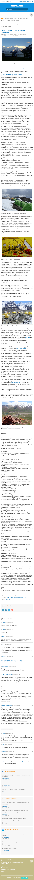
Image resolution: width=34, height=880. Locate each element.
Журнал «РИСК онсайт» (7, 866)
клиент (17, 595)
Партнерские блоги (11, 829)
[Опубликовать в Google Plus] (12, 610)
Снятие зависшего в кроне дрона (10, 842)
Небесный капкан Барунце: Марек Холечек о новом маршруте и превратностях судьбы (15, 811)
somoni (3, 656)
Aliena (3, 733)
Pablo (3, 744)
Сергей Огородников (7, 674)
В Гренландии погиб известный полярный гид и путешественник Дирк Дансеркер (14, 819)
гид (15, 595)
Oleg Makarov (8, 35)
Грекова (27, 337)
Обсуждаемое (18, 23)
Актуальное (4, 23)
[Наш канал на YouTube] (9, 1)
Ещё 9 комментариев (7, 728)
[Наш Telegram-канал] (11, 1)
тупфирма (11, 595)
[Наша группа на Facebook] (3, 1)
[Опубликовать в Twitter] (9, 610)
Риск (2, 18)
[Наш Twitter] (5, 1)
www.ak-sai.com (5, 659)
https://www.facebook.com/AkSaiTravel (11, 660)
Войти (20, 1)
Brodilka (5, 806)
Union (3, 622)
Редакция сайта (6, 785)
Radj (3, 644)
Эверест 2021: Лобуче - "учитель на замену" (13, 789)
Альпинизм (3, 34)
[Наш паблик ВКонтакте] (1, 1)
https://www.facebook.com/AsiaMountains (12, 662)
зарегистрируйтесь (20, 762)
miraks (3, 636)
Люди (8, 20)
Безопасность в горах (12, 34)
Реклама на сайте (5, 867)
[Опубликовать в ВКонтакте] (3, 610)
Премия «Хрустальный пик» (8, 869)
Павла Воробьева (16, 382)
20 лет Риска (4, 873)
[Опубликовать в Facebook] (6, 610)
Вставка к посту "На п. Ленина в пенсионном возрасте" (13, 67)
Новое (11, 23)
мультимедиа (15, 20)
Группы (3, 20)
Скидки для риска (6, 26)
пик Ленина (23, 34)
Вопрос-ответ (9, 18)
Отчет (18, 34)
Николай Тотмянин (21, 348)
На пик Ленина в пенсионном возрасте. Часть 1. (17, 597)
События (16, 18)
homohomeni (6, 778)
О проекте (3, 871)
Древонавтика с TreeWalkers (9, 848)
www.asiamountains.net (16, 659)
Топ (24, 23)
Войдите (5, 762)
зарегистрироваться (28, 1)
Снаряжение (24, 18)
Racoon (4, 751)
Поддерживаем (10, 771)
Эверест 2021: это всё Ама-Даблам (11, 783)
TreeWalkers (6, 837)
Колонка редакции (11, 799)
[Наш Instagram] (7, 1)
